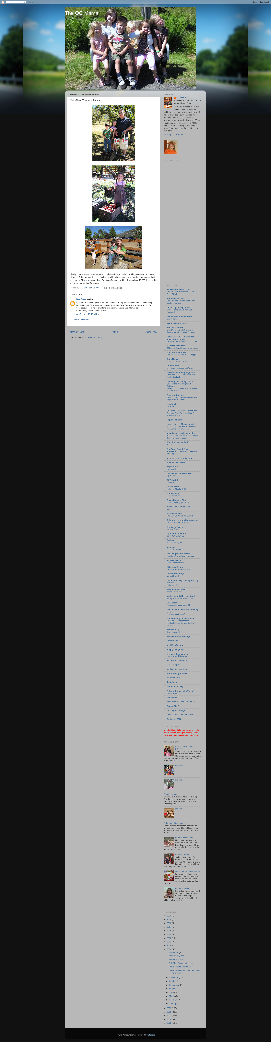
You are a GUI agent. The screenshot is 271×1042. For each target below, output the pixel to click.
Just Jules (172, 682)
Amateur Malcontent (176, 589)
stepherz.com (173, 678)
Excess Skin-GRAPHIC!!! (177, 522)
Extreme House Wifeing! (178, 637)
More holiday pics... (177, 956)
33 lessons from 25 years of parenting (182, 348)
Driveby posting (171, 794)
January (173, 1003)
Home (114, 331)
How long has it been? (176, 614)
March (172, 996)
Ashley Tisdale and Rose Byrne (180, 598)
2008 (169, 1012)
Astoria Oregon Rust (176, 323)
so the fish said (174, 514)
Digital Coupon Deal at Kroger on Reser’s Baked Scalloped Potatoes (181, 331)
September (174, 985)
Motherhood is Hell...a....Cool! (181, 596)
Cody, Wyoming (173, 496)
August (172, 989)
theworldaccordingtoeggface (181, 372)
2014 (169, 934)
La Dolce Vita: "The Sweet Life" (182, 411)
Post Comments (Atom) (92, 338)
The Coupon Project (176, 352)
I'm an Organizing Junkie (179, 308)
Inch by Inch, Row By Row (179, 458)
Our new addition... (183, 888)
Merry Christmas (176, 959)
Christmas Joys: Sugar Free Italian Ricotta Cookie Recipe (181, 376)
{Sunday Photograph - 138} (178, 502)
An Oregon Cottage (176, 710)
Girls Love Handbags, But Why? (180, 368)
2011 (169, 945)
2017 (169, 927)
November (174, 977)
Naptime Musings (175, 420)
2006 (169, 1019)
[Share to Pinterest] (121, 288)
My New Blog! (172, 529)
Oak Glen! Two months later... (182, 963)
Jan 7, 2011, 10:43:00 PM (87, 314)
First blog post (172, 454)
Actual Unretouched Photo (179, 317)
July (171, 992)
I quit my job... (173, 482)
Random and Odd (175, 298)
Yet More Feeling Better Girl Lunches (182, 341)
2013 (169, 938)
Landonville (172, 404)
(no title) (179, 766)
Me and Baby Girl (174, 576)
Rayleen (170, 540)
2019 (169, 919)
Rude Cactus (173, 487)
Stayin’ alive (172, 319)
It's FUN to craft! (174, 560)
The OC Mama (81, 13)
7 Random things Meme (174, 823)
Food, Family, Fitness (177, 673)
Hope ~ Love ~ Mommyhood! (180, 424)
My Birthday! (172, 476)
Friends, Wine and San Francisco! (180, 556)
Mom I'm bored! (182, 855)
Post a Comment (81, 320)
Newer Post (77, 331)
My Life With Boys (175, 574)
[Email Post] (105, 288)
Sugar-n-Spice (173, 665)
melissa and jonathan (177, 669)
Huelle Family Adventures (179, 473)
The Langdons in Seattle (178, 554)
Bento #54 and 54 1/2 (175, 536)
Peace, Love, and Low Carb (180, 715)
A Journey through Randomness (182, 520)
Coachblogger (173, 603)
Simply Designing (175, 649)
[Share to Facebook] (118, 288)
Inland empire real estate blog (181, 433)
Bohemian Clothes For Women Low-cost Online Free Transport (181, 427)
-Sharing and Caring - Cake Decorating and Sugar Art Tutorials (180, 384)
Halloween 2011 (173, 585)
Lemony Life (173, 641)
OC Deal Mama (174, 366)
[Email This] (110, 288)
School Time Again (174, 549)
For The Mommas (175, 328)
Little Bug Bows (184, 730)
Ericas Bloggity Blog (176, 500)
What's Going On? (174, 592)
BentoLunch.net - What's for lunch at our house (180, 338)
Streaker (170, 444)
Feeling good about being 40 (178, 605)
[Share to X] (115, 288)
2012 (169, 942)
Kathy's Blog (173, 630)
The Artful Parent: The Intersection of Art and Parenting (182, 450)
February (173, 1000)
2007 (169, 1016)
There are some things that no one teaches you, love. (181, 302)
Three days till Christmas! (180, 967)
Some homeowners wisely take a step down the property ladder (182, 436)
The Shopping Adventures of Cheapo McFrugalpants (180, 619)
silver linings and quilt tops (177, 361)
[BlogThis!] (113, 288)
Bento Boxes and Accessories (179, 569)
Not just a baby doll (175, 542)
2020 (169, 916)
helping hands (172, 509)
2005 (169, 1023)
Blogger (151, 1035)
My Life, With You (175, 645)
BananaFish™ (173, 697)
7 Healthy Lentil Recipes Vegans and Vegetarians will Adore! (182, 398)
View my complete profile (175, 134)
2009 (169, 1008)
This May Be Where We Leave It (180, 516)
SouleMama (172, 359)
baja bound (172, 467)
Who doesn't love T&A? (178, 442)
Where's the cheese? (177, 462)
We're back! (171, 406)
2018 (169, 923)
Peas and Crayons (175, 395)
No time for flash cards (178, 660)
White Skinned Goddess (178, 507)
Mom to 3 (171, 547)
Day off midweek (173, 632)
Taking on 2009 (174, 719)
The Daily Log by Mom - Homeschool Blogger (178, 655)
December (174, 952)
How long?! (171, 469)
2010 (169, 949)
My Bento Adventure (176, 534)
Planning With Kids (176, 346)
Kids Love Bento (175, 567)
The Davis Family (175, 527)
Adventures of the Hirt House (181, 702)
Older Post (151, 331)
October (173, 981)
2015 (169, 931)
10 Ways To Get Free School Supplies (182, 355)
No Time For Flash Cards (179, 289)
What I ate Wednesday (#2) (187, 871)
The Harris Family (175, 686)
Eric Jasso (81, 299)
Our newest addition (184, 838)
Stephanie (181, 98)
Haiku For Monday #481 (176, 489)
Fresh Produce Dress (175, 563)
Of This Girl (172, 480)
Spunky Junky (174, 493)
